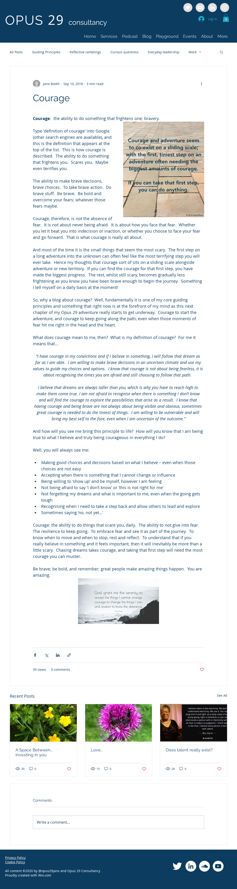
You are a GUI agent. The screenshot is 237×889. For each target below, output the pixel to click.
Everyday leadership (163, 52)
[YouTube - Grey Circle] (200, 7)
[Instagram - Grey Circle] (224, 7)
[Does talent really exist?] (193, 723)
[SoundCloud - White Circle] (204, 866)
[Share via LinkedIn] (58, 655)
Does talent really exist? (189, 749)
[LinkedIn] (190, 866)
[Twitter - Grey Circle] (187, 7)
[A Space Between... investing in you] (43, 723)
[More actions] (201, 83)
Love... (97, 749)
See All (222, 695)
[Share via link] (69, 655)
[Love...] (118, 723)
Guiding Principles (46, 52)
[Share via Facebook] (35, 655)
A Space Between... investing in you (34, 752)
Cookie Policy (15, 862)
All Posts (16, 52)
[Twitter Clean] (177, 866)
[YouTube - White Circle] (218, 866)
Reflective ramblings (85, 52)
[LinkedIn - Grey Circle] (212, 7)
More (193, 52)
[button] (226, 18)
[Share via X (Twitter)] (46, 655)
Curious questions (124, 52)
